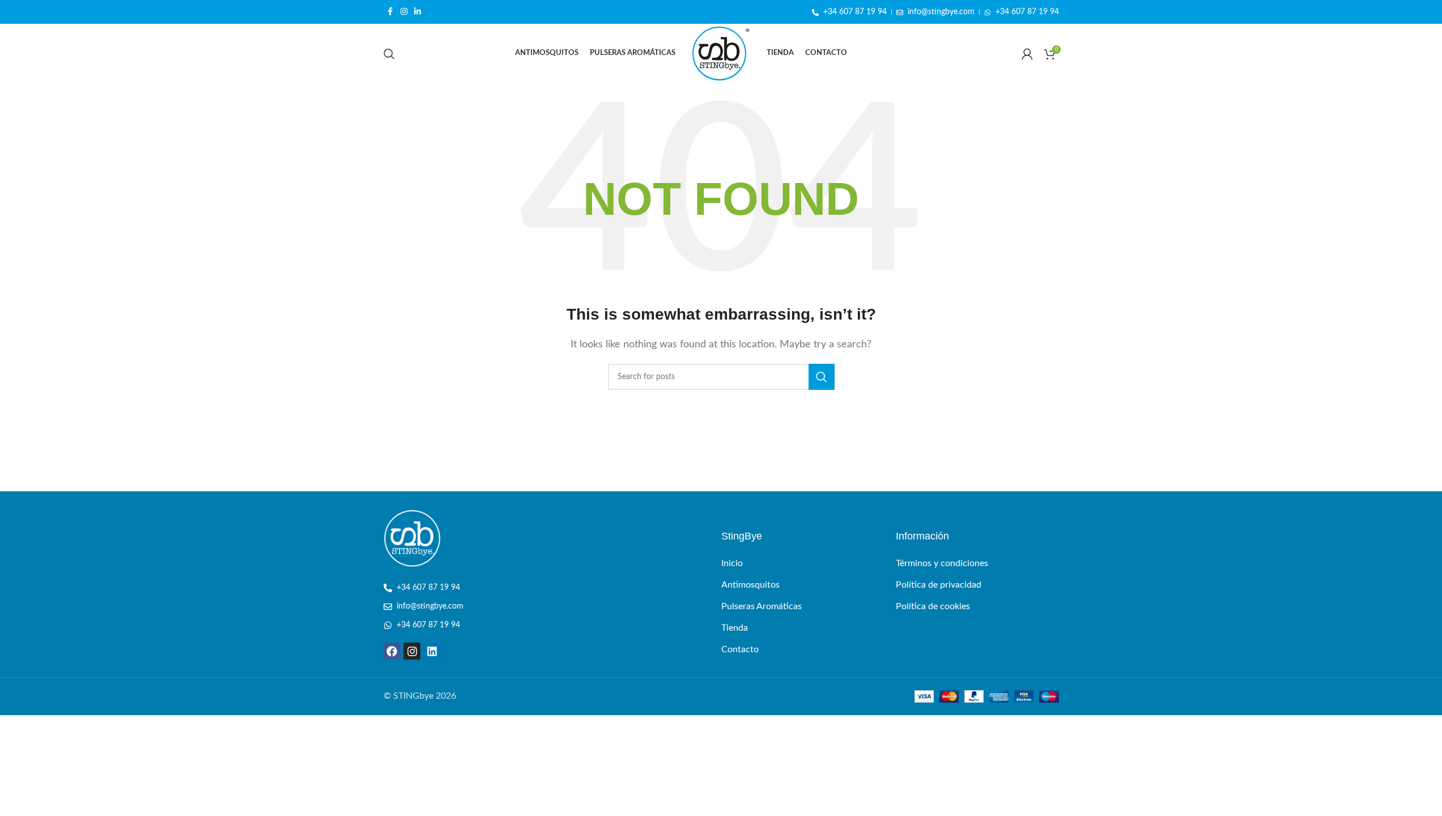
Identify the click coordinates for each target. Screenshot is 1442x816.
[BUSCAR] (822, 377)
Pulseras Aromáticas (761, 606)
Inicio (732, 563)
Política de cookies (933, 606)
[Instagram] (411, 651)
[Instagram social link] (404, 12)
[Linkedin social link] (417, 12)
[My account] (1027, 53)
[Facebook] (392, 651)
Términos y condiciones (942, 563)
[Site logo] (721, 53)
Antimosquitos (750, 584)
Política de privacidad (938, 584)
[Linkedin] (431, 651)
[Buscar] (389, 53)
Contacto (740, 649)
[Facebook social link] (390, 12)
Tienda (734, 627)
